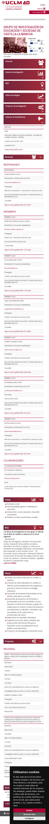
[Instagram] (25, 166)
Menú (40, 8)
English (42, 5)
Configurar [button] (29, 818)
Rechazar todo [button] (29, 814)
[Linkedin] (36, 166)
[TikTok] (28, 166)
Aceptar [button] (29, 810)
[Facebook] (32, 166)
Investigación (38, 12)
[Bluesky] (34, 166)
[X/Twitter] (30, 166)
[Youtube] (39, 166)
